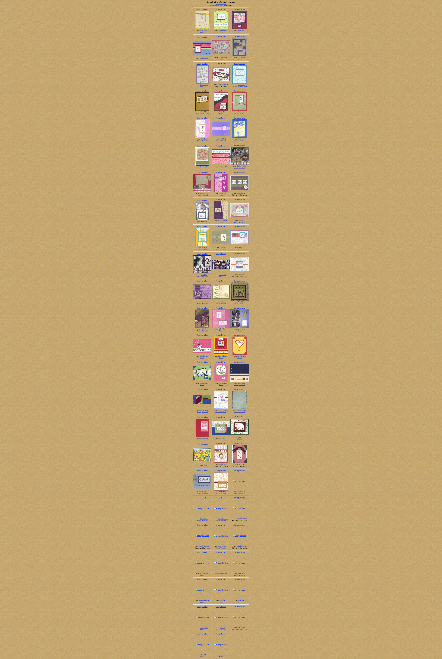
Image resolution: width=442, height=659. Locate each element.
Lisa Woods (222, 464)
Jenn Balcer (204, 275)
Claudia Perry (222, 193)
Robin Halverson (241, 546)
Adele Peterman (204, 58)
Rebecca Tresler (222, 546)
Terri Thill (222, 628)
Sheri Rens (223, 600)
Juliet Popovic (241, 329)
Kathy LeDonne (204, 356)
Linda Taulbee (204, 465)
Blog (245, 86)
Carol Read (241, 112)
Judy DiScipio (223, 329)
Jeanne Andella (241, 247)
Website (202, 32)
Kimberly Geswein (222, 410)
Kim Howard (241, 383)
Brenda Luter (222, 112)
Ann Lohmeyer (222, 57)
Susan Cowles (204, 628)
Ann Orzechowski (223, 84)
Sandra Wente (241, 573)
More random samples (221, 4)
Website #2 (240, 86)
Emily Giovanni (222, 220)
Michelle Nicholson (241, 519)
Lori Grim (241, 464)
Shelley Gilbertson (204, 600)
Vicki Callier (204, 655)
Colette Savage (241, 193)
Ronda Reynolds (204, 573)
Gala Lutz (241, 220)
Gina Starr (204, 247)
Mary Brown (204, 491)
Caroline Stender (241, 166)
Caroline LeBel (204, 167)
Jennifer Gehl (222, 275)
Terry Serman (241, 627)
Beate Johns (241, 85)
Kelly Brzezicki (241, 356)
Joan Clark (241, 274)
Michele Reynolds (223, 519)
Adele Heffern (204, 30)
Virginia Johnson (222, 655)
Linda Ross (241, 437)
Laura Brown (204, 438)
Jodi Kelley (204, 302)
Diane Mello (204, 221)
